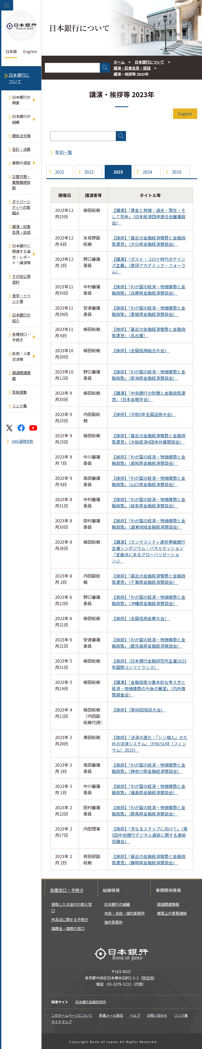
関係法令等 (21, 135)
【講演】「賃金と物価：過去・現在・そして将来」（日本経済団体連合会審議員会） (148, 216)
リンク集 (19, 405)
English (30, 51)
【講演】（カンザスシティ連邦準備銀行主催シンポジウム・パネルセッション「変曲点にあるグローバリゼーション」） (148, 551)
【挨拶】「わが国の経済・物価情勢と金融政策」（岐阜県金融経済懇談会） (148, 502)
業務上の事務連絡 (171, 913)
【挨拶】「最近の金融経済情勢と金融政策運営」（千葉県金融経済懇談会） (148, 579)
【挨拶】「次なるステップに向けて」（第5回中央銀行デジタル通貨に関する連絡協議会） (150, 834)
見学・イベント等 (21, 298)
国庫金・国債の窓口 (67, 928)
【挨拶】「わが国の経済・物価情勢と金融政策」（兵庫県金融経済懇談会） (148, 289)
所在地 (147, 977)
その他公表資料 (21, 279)
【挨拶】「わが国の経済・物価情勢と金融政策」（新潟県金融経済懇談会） (148, 374)
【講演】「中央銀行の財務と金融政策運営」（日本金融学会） (148, 396)
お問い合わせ (157, 1015)
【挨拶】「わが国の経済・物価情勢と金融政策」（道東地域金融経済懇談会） (148, 523)
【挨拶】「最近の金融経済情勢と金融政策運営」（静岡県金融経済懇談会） (148, 859)
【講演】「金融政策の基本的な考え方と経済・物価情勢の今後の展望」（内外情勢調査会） (148, 688)
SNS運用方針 (23, 441)
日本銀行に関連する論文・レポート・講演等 (21, 254)
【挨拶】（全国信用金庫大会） (141, 618)
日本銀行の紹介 (21, 317)
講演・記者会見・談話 (21, 229)
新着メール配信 (111, 1015)
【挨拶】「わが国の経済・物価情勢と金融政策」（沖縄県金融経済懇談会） (148, 600)
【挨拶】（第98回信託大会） (139, 710)
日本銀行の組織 (21, 119)
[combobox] (72, 68)
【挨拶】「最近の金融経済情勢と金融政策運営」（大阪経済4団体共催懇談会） (148, 438)
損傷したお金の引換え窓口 (71, 907)
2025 (176, 172)
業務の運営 (21, 162)
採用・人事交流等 (21, 356)
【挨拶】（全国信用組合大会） (141, 350)
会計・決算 (21, 149)
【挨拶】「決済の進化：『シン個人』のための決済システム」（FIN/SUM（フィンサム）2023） (150, 743)
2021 (59, 172)
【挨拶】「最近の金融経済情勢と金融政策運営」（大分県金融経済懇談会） (148, 241)
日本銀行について (19, 78)
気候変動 (19, 392)
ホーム (119, 62)
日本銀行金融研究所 (90, 1001)
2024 (147, 172)
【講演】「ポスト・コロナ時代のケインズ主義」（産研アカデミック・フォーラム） (148, 265)
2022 (89, 172)
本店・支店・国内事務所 (124, 913)
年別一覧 (63, 152)
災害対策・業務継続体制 (21, 182)
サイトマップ (61, 1021)
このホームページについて (71, 1015)
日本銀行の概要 (21, 100)
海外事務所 (113, 922)
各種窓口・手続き (21, 337)
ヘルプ (135, 1015)
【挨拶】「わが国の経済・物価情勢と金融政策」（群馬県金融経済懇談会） (148, 810)
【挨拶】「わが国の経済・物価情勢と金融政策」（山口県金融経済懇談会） (148, 481)
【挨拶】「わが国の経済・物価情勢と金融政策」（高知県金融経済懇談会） (148, 460)
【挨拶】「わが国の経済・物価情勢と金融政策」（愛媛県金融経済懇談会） (148, 311)
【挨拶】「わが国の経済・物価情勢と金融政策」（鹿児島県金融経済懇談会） (148, 642)
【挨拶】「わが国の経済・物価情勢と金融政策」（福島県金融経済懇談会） (148, 789)
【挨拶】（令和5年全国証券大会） (144, 414)
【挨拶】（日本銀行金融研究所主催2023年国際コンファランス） (149, 664)
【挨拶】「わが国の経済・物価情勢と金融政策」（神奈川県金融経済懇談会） (148, 768)
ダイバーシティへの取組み (21, 207)
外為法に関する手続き (69, 919)
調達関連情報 (21, 375)
